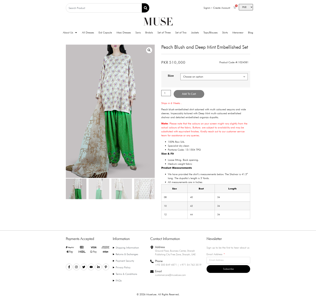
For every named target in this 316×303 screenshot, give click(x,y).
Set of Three (164, 32)
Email (158, 271)
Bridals (149, 32)
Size (171, 75)
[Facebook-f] (69, 267)
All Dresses (88, 32)
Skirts (225, 32)
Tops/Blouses (210, 32)
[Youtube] (91, 267)
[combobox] (104, 8)
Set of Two (180, 32)
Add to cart (189, 93)
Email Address (215, 254)
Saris (138, 32)
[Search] (145, 8)
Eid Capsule (105, 32)
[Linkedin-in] (98, 267)
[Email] (152, 271)
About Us (68, 32)
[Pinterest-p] (106, 267)
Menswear (237, 32)
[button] (149, 50)
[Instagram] (76, 267)
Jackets (195, 32)
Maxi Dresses (124, 32)
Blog (250, 32)
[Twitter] (83, 267)
